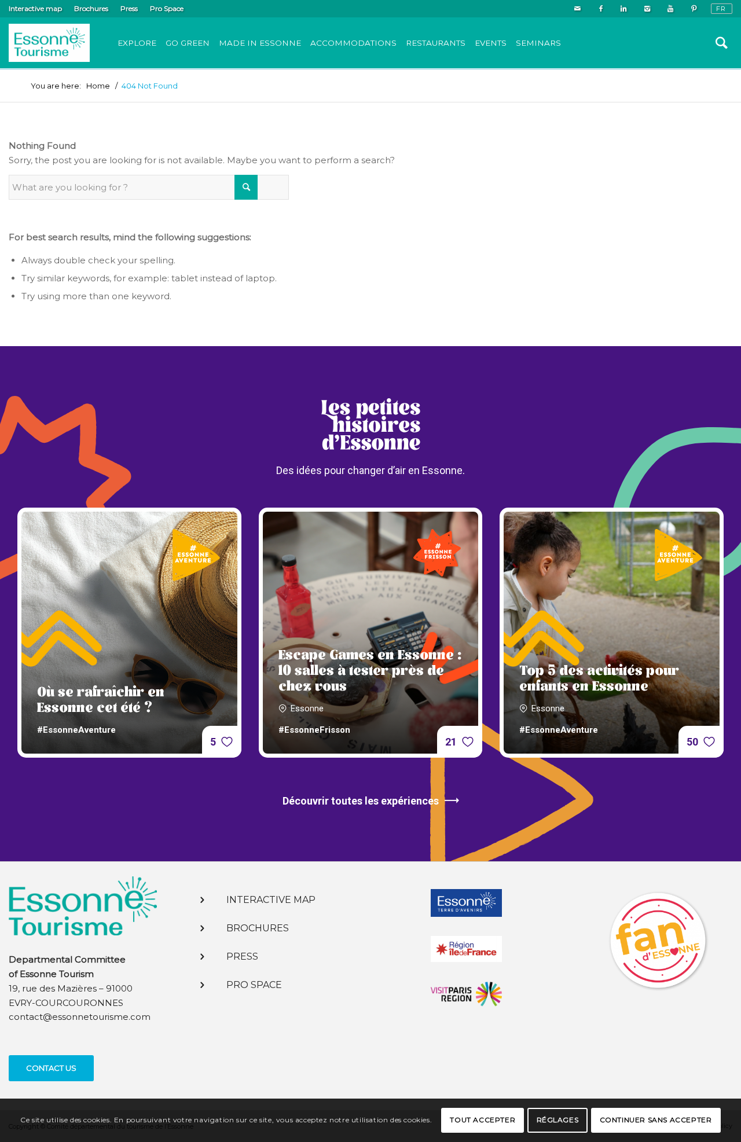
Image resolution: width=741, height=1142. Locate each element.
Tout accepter (482, 1119)
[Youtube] (670, 8)
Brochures (91, 8)
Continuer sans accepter (656, 1119)
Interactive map (35, 8)
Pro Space (167, 8)
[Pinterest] (693, 8)
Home (98, 86)
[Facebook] (600, 8)
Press (129, 8)
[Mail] (577, 8)
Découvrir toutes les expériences (361, 801)
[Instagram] (647, 8)
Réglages (558, 1119)
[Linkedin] (623, 8)
